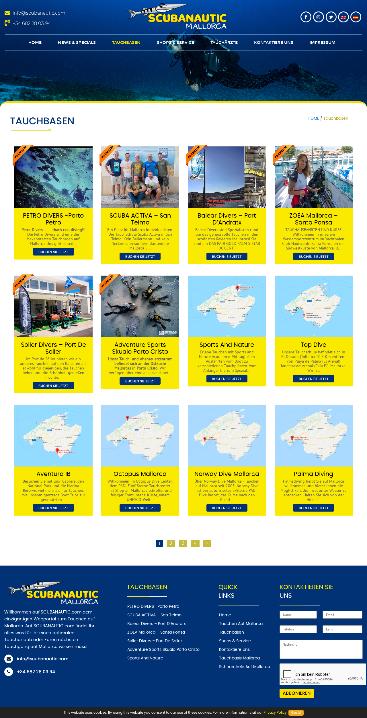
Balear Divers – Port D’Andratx (156, 624)
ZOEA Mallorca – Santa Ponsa (156, 632)
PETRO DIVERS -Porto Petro (153, 607)
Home (35, 42)
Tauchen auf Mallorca (241, 624)
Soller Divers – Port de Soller (154, 641)
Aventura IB (53, 474)
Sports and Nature (227, 345)
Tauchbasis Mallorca (239, 658)
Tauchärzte (224, 42)
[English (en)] (343, 16)
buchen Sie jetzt (53, 251)
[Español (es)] (355, 16)
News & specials (77, 42)
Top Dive (313, 345)
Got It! (296, 712)
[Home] (175, 15)
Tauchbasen (126, 42)
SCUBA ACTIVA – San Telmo (154, 615)
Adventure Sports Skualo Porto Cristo (163, 650)
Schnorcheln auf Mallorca (244, 667)
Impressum (322, 42)
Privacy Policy (275, 712)
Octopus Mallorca (140, 474)
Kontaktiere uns (273, 42)
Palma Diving (313, 474)
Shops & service (175, 42)
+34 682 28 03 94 (32, 23)
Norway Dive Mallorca (226, 474)
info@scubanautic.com (39, 13)
